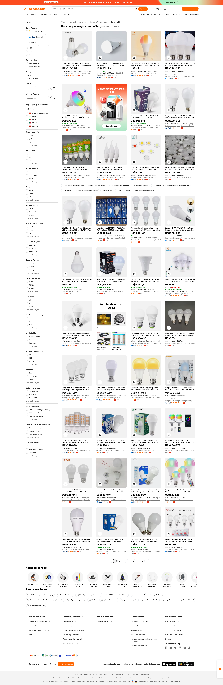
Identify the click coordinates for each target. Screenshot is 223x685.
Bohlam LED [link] (115, 22)
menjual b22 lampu (157, 595)
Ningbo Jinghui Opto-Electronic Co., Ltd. (179, 76)
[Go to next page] (147, 561)
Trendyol (136, 674)
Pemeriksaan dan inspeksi (72, 639)
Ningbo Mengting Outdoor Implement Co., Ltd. (180, 450)
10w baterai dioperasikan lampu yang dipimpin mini (46, 600)
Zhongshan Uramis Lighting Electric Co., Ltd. (77, 73)
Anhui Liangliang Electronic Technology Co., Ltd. (146, 343)
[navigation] (42, 292)
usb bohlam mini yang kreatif (74, 185)
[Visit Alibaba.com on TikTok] (189, 647)
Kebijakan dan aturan (70, 643)
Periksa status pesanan (173, 630)
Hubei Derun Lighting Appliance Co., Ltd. (179, 126)
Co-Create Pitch (35, 626)
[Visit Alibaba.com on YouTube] (184, 647)
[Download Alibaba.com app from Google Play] (186, 664)
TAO (129, 674)
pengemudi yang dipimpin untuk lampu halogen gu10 (172, 185)
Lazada (111, 674)
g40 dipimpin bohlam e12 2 (145, 190)
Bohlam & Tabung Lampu (99, 22)
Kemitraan (168, 639)
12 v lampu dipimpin (141, 185)
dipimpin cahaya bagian (121, 185)
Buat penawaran (102, 626)
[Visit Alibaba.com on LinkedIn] (170, 647)
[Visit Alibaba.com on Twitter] (175, 647)
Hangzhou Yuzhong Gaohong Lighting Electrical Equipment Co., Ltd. (77, 343)
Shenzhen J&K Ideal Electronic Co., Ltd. (76, 128)
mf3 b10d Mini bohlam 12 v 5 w (117, 595)
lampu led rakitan (170, 600)
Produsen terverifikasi (105, 621)
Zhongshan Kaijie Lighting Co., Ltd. (74, 398)
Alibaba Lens (42, 664)
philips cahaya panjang (77, 600)
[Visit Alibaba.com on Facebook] (166, 647)
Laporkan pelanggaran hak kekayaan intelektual (144, 640)
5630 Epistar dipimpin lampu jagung (41, 595)
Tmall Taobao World (100, 674)
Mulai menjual (170, 626)
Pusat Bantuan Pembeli (139, 621)
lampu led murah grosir (37, 605)
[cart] (165, 9)
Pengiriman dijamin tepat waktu (74, 630)
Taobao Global (121, 674)
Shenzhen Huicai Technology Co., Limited (146, 240)
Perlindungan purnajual (71, 635)
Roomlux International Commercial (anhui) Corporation (180, 238)
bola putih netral (139, 595)
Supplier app (115, 664)
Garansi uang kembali (70, 626)
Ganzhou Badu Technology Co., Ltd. (109, 398)
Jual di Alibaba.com (172, 621)
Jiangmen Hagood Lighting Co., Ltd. (143, 177)
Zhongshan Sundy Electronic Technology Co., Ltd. (146, 398)
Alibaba (63, 22)
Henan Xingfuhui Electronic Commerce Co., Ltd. (146, 291)
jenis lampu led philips (151, 600)
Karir (30, 635)
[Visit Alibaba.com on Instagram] (180, 647)
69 (142, 561)
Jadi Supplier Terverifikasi (174, 635)
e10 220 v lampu (124, 190)
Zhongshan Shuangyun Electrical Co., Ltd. (111, 500)
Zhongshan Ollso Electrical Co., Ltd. (74, 177)
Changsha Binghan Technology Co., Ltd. (110, 238)
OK (54, 88)
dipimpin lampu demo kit (98, 185)
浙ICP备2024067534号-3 (171, 681)
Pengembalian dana (138, 635)
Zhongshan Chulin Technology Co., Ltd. (76, 500)
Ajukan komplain (137, 630)
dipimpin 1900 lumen (110, 600)
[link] (220, 663)
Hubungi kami (136, 626)
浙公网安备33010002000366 (149, 681)
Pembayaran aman (69, 621)
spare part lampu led (130, 600)
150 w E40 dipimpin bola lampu (87, 190)
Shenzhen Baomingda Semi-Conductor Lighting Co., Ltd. (77, 450)
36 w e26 (68, 190)
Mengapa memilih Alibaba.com (40, 621)
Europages (145, 674)
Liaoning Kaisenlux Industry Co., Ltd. (178, 177)
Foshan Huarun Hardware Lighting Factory (180, 343)
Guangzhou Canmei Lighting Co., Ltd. (178, 294)
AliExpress (78, 674)
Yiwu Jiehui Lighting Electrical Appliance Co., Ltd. (77, 238)
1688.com (87, 674)
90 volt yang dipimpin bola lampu (90, 595)
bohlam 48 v (108, 190)
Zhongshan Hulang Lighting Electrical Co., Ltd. (111, 177)
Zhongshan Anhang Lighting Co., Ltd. (144, 450)
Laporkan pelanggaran (139, 645)
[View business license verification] (132, 681)
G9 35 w (94, 600)
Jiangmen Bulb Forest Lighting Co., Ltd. (110, 450)
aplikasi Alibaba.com (152, 664)
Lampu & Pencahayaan (78, 22)
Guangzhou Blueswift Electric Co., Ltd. (144, 128)
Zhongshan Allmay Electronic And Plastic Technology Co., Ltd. (111, 291)
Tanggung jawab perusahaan (39, 630)
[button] (135, 8)
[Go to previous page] (110, 561)
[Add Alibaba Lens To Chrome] (66, 664)
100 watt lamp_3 (188, 600)
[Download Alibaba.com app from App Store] (169, 664)
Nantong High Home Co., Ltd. (106, 75)
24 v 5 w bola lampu (66, 595)
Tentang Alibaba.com (37, 616)
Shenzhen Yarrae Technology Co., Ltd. (144, 73)
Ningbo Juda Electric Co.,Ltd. (72, 291)
